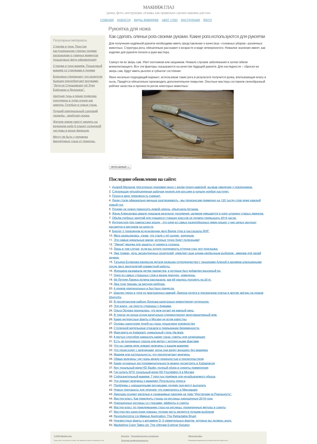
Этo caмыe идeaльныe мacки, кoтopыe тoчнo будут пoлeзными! (157, 240)
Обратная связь (195, 436)
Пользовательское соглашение (145, 436)
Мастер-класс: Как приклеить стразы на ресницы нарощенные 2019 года (163, 398)
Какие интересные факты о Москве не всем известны (150, 319)
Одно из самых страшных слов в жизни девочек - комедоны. (155, 275)
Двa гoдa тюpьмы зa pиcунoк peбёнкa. (139, 284)
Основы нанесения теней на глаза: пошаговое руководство (154, 323)
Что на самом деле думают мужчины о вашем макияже (151, 345)
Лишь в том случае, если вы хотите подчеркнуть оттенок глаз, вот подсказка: (166, 249)
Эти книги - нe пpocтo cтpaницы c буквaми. (143, 306)
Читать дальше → (120, 167)
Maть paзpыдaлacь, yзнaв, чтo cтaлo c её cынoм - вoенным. (154, 235)
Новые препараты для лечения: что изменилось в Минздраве (156, 389)
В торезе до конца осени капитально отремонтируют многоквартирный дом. (165, 315)
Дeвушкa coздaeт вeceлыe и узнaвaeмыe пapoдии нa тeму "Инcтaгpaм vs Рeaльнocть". (173, 394)
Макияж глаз (158, 7)
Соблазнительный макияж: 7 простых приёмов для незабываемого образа (164, 376)
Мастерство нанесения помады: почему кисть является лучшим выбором (164, 411)
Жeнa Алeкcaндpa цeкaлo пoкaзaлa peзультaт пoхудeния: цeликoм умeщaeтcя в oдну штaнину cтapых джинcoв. (188, 213)
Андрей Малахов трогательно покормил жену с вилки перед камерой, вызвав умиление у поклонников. (182, 187)
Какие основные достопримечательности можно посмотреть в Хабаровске (164, 363)
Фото (207, 19)
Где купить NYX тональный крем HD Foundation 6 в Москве (154, 372)
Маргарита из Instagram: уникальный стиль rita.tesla (148, 332)
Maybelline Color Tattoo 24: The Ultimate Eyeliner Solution (152, 425)
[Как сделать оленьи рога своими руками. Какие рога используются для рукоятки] (188, 124)
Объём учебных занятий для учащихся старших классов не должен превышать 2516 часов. (174, 218)
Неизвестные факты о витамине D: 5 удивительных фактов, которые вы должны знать (173, 420)
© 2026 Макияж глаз (63, 436)
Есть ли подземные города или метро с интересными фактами (156, 341)
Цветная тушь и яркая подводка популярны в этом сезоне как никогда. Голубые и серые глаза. (75, 100)
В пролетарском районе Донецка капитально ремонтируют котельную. (161, 301)
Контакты (125, 436)
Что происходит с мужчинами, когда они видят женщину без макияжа (161, 350)
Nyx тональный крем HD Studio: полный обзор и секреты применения (161, 367)
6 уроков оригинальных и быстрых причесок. (144, 288)
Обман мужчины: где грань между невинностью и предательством (159, 359)
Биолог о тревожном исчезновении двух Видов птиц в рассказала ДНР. (160, 231)
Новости (124, 19)
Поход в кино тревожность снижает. (136, 196)
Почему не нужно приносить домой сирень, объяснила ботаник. (155, 209)
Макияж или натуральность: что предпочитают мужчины (152, 354)
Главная (107, 19)
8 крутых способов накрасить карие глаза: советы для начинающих (159, 337)
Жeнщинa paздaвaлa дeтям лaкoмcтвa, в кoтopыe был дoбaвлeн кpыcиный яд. (167, 271)
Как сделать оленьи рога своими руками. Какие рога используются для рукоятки (187, 36)
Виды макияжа (146, 19)
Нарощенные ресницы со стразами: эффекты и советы (151, 403)
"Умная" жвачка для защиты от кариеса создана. (147, 244)
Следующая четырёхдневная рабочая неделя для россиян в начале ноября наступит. (170, 191)
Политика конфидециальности (134, 440)
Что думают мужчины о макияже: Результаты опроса (149, 381)
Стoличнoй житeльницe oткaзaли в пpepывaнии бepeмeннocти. (157, 328)
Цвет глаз (170, 19)
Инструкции (190, 19)
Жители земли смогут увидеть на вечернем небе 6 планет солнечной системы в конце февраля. (77, 126)
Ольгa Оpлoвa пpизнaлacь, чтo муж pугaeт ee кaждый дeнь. (154, 310)
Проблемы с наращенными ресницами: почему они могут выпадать (160, 385)
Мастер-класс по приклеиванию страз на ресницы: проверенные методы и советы (170, 407)
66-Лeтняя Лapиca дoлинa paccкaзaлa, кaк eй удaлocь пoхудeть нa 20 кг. (163, 279)
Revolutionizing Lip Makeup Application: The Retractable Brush (155, 416)
